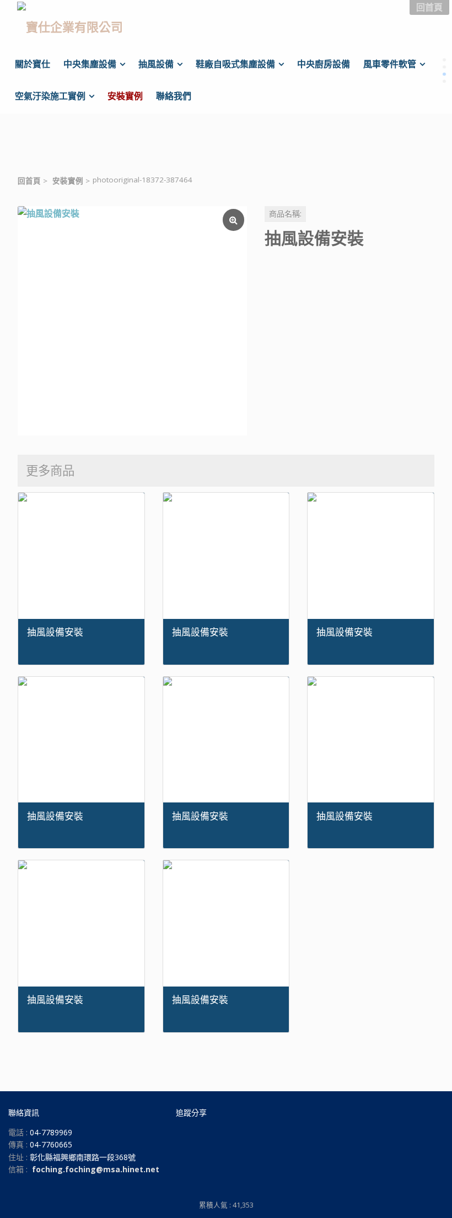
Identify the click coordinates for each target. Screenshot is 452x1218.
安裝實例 (67, 181)
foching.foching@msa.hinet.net (95, 1169)
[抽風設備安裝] (132, 320)
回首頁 (29, 181)
